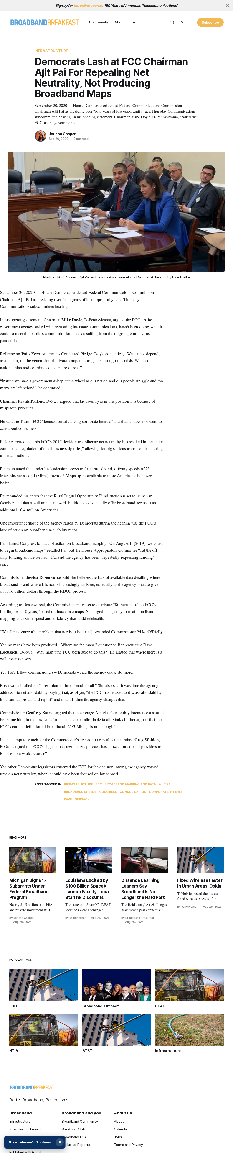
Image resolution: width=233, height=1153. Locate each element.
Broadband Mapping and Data (130, 784)
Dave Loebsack (77, 799)
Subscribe (210, 22)
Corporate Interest (167, 791)
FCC (99, 784)
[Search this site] (172, 22)
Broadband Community (80, 1121)
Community (98, 22)
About (120, 22)
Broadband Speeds (80, 791)
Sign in (186, 22)
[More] (133, 22)
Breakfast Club (73, 1129)
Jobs (118, 1137)
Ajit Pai (165, 784)
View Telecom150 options (30, 1142)
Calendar (121, 1129)
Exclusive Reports (76, 1145)
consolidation (133, 791)
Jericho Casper (62, 133)
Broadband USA (74, 1137)
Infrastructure (51, 51)
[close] (227, 5)
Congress (108, 791)
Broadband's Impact (25, 1129)
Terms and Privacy (128, 1145)
